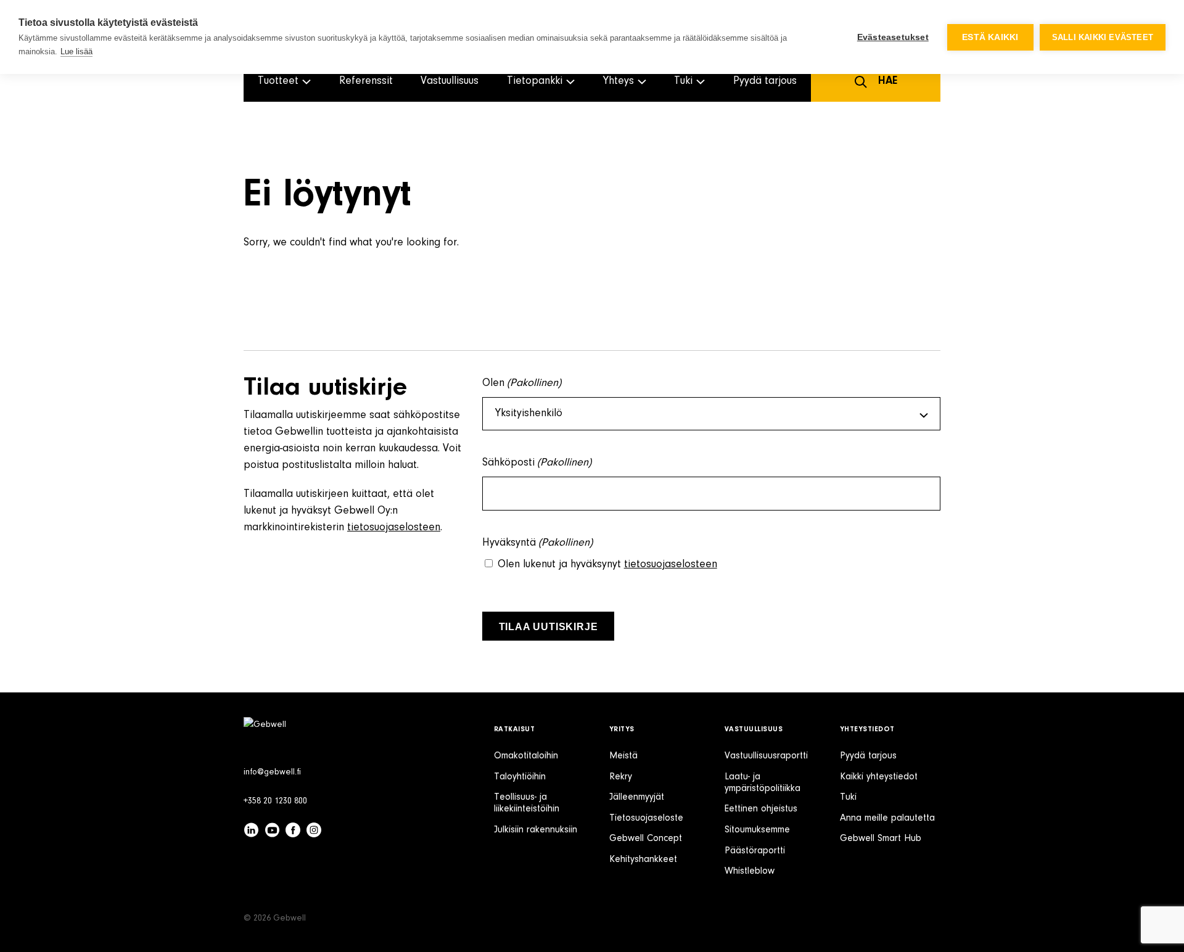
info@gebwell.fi (272, 772)
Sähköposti (537, 463)
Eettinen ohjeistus (761, 809)
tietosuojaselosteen (393, 527)
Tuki (848, 797)
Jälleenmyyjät (636, 797)
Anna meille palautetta (887, 818)
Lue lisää (76, 51)
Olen (522, 383)
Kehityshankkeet (643, 859)
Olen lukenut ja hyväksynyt (607, 564)
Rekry (620, 777)
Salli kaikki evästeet (1102, 37)
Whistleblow (750, 871)
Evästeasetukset (893, 37)
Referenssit (366, 81)
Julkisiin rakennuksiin (535, 830)
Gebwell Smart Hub (880, 838)
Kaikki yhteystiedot (879, 777)
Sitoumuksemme (757, 830)
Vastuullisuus (450, 81)
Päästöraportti (755, 851)
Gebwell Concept (645, 838)
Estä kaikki (990, 37)
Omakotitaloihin (526, 756)
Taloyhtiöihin (520, 777)
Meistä (623, 756)
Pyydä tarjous (765, 81)
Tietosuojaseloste (646, 818)
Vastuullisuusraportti (766, 756)
